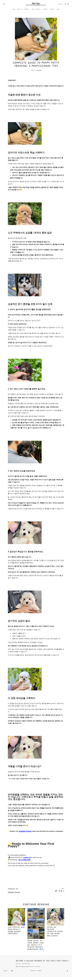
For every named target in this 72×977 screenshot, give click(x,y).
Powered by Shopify (36, 971)
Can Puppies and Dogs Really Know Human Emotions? (16, 930)
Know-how (17, 892)
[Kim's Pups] (36, 4)
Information (11, 892)
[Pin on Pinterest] (60, 891)
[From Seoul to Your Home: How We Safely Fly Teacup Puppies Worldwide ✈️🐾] (36, 923)
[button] (64, 891)
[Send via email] (62, 891)
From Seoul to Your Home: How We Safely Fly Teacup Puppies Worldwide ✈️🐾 (35, 945)
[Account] (65, 4)
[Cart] (68, 4)
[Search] (4, 4)
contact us (27, 857)
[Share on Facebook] (56, 891)
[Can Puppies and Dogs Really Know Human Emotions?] (16, 916)
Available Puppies (25, 831)
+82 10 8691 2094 (24, 860)
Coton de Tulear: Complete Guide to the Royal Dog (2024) (55, 931)
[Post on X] (58, 891)
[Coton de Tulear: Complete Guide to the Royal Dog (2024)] (55, 916)
